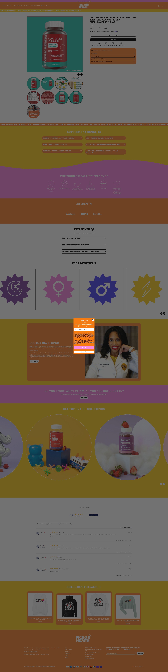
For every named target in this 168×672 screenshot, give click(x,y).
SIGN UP (84, 347)
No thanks (84, 351)
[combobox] (76, 329)
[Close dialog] (93, 320)
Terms (79, 343)
